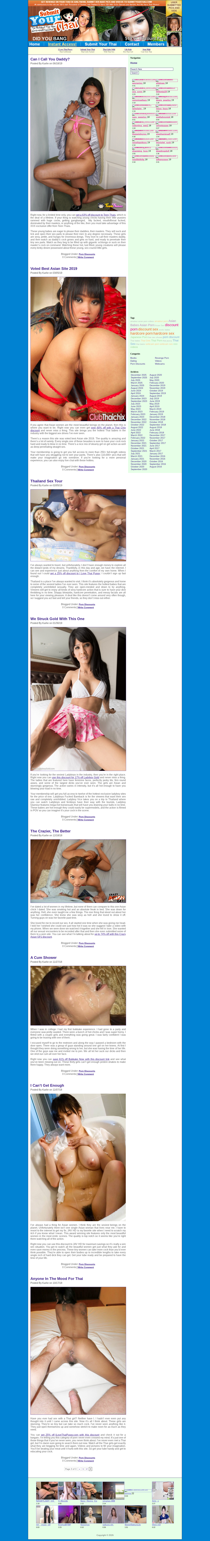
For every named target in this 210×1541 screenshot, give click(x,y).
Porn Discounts (87, 254)
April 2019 (154, 406)
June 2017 (155, 445)
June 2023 (136, 406)
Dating (133, 361)
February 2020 (157, 383)
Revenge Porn (162, 358)
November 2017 (157, 438)
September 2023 (139, 401)
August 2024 (137, 388)
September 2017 (158, 443)
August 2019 (156, 396)
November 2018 (157, 419)
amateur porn (161, 321)
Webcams (160, 364)
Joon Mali (146, 49)
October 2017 (156, 440)
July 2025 (135, 380)
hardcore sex (163, 333)
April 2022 (136, 432)
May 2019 (154, 403)
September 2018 (158, 424)
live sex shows (155, 337)
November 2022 (139, 422)
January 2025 (137, 385)
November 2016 (157, 459)
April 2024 (136, 393)
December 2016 (157, 456)
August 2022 (137, 427)
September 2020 (139, 469)
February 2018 (157, 432)
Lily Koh (128, 49)
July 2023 (135, 403)
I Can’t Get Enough (47, 1085)
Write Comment (86, 257)
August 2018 (156, 427)
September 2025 (139, 377)
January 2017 (156, 453)
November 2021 (139, 445)
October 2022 (137, 424)
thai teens (140, 344)
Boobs (133, 358)
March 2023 (137, 411)
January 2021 (137, 459)
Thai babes (135, 341)
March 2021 (137, 456)
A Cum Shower (43, 957)
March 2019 (155, 409)
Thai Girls (146, 340)
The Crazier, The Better (50, 831)
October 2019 (156, 390)
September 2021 (139, 451)
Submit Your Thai (87, 49)
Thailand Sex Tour (46, 481)
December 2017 (157, 435)
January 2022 (137, 440)
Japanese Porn (139, 337)
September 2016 (158, 464)
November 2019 (157, 388)
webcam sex (166, 344)
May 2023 (136, 409)
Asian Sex (159, 325)
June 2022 (136, 430)
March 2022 (137, 435)
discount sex (148, 329)
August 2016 (156, 466)
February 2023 (138, 414)
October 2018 (156, 422)
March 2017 (155, 451)
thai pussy (167, 341)
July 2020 (154, 377)
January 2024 (137, 396)
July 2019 (154, 398)
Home (133, 63)
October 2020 (137, 466)
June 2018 (155, 430)
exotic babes (164, 330)
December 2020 (139, 461)
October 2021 (137, 448)
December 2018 (157, 417)
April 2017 (154, 448)
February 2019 (157, 411)
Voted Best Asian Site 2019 (53, 268)
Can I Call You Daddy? (50, 59)
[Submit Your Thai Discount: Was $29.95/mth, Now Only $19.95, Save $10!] (105, 45)
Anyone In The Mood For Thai (56, 1279)
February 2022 (138, 438)
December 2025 (139, 375)
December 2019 (157, 385)
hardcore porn (141, 333)
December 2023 (139, 398)
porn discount (171, 337)
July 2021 (135, 453)
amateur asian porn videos (142, 321)
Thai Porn (156, 340)
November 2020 (139, 464)
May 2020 (154, 380)
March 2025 (137, 383)
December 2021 (139, 443)
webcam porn (152, 344)
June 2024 (136, 390)
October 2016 (156, 461)
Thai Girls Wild (109, 49)
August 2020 (156, 375)
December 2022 (139, 419)
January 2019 (156, 414)
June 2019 (155, 401)
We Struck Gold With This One (57, 619)
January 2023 (137, 417)
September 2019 (158, 393)
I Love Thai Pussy (65, 49)
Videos (158, 361)
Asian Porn (147, 325)
